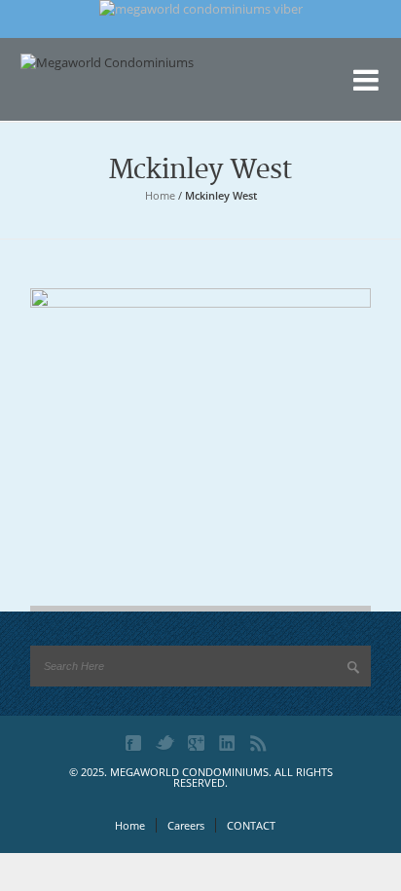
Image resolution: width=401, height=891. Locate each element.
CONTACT (251, 825)
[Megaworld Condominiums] (117, 92)
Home (160, 195)
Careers (185, 825)
